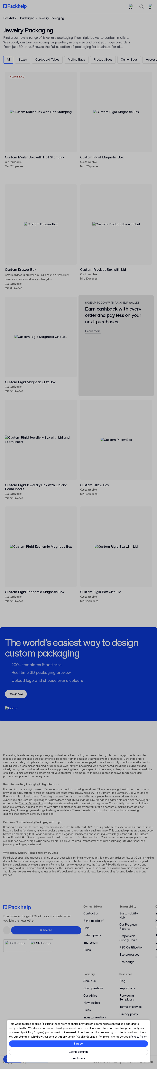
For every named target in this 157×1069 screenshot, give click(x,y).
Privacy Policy (138, 1037)
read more (78, 1059)
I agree (78, 1044)
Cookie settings (78, 1052)
